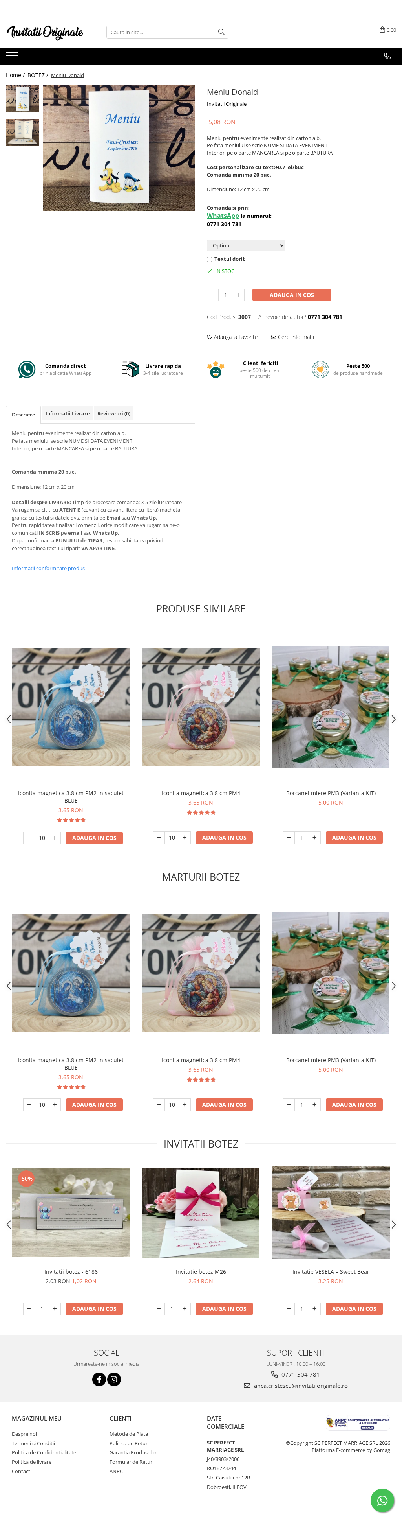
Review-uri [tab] (113, 413)
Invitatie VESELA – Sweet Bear (330, 1271)
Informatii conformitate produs (48, 568)
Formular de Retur (131, 1461)
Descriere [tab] (23, 414)
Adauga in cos (292, 294)
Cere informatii (295, 337)
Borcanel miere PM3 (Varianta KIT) (331, 793)
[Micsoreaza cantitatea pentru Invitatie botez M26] (159, 1309)
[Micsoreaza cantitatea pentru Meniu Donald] (213, 295)
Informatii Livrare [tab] (68, 413)
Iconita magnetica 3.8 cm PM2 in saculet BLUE (71, 796)
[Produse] (13, 58)
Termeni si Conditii (33, 1443)
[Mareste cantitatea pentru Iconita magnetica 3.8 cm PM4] (185, 837)
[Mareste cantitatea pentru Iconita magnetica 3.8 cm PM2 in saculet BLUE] (55, 838)
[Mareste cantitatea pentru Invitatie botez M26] (185, 1309)
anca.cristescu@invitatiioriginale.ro (300, 1385)
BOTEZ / (38, 75)
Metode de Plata (129, 1433)
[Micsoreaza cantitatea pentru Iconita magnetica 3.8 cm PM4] (159, 837)
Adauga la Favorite (235, 337)
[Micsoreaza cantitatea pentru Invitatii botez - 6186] (29, 1309)
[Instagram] (114, 1379)
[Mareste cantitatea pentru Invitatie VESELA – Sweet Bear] (315, 1309)
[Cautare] (221, 32)
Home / (16, 75)
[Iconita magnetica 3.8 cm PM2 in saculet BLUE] (71, 707)
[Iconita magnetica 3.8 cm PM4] (201, 707)
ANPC (116, 1471)
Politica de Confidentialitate (44, 1452)
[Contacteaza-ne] (387, 56)
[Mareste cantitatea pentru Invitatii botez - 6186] (55, 1309)
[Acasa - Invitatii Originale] (45, 32)
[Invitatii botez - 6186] (71, 1212)
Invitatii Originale (227, 103)
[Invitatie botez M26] (201, 1213)
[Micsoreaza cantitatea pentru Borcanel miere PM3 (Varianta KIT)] (289, 837)
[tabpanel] (119, 148)
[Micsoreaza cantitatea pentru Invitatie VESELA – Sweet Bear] (289, 1309)
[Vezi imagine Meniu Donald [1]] (22, 132)
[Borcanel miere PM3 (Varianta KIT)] (331, 707)
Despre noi (24, 1433)
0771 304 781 (300, 1374)
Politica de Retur (129, 1443)
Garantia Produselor (133, 1452)
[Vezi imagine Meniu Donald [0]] (22, 98)
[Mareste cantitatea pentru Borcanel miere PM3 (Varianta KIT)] (315, 837)
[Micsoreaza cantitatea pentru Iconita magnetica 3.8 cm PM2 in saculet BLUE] (29, 838)
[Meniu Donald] (119, 148)
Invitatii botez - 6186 (71, 1271)
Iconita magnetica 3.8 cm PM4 (201, 793)
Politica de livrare (31, 1461)
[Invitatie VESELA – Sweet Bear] (331, 1212)
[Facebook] (99, 1379)
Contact (21, 1471)
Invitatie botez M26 (201, 1271)
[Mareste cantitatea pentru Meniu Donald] (239, 295)
